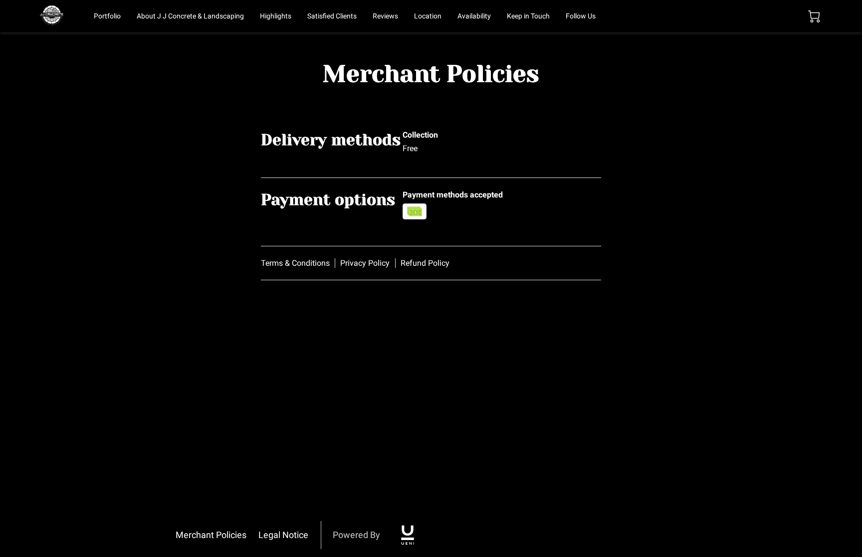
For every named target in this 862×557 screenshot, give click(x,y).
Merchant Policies (211, 535)
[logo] (407, 535)
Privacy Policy (365, 263)
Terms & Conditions (295, 263)
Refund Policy (425, 263)
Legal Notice (283, 535)
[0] (814, 16)
